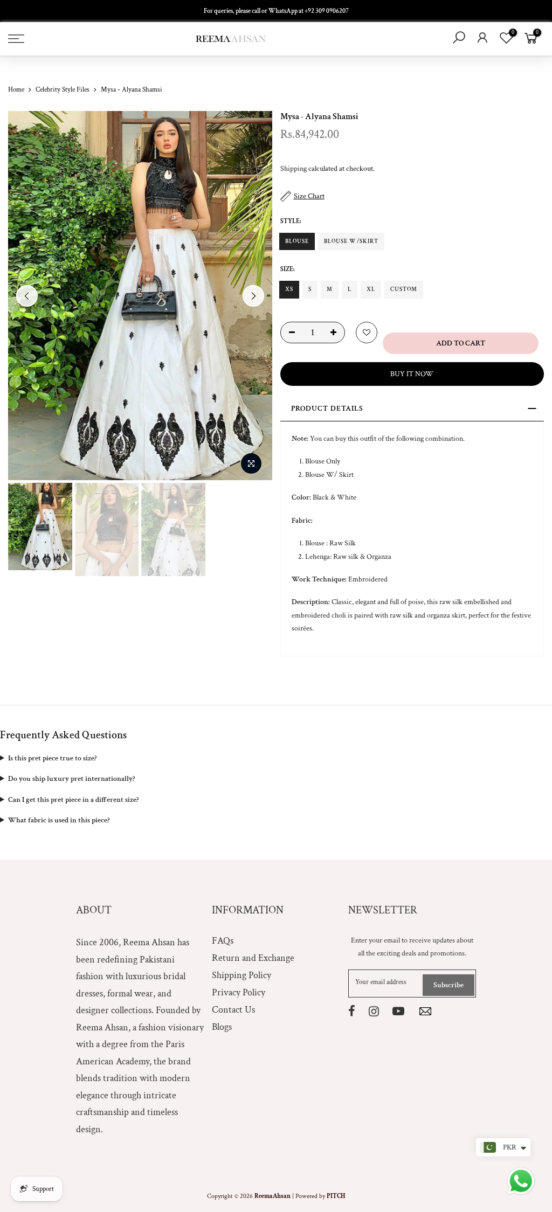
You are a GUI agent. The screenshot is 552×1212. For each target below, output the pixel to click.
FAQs (222, 940)
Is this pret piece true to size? (52, 758)
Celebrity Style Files (62, 89)
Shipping (293, 169)
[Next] (253, 296)
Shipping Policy (241, 975)
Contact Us (233, 1009)
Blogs (222, 1027)
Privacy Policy (238, 992)
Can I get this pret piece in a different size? (73, 800)
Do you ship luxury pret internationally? (71, 779)
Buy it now (411, 374)
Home (16, 89)
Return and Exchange (253, 958)
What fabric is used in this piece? (58, 820)
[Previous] (27, 296)
